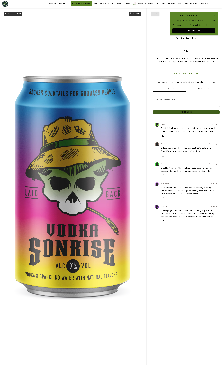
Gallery (161, 4)
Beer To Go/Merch (81, 4)
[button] (52, 3)
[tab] (169, 89)
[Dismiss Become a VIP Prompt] (214, 15)
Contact (171, 4)
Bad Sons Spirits (121, 4)
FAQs (180, 4)
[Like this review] (164, 135)
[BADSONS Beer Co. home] (13, 4)
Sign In (205, 4)
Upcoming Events (101, 4)
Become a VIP (192, 4)
